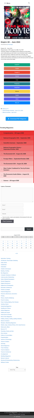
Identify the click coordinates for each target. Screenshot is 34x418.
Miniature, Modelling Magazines (8, 322)
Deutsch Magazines (5, 281)
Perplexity (17, 83)
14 (21, 243)
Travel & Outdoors (5, 349)
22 (26, 245)
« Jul (16, 253)
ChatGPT (17, 64)
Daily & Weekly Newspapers (7, 279)
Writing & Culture (5, 362)
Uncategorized (4, 354)
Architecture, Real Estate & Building (9, 260)
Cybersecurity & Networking (7, 277)
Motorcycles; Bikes (5, 327)
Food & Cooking (5, 300)
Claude (17, 68)
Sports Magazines (5, 345)
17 (3, 245)
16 (30, 243)
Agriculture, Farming (5, 258)
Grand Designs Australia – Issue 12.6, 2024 (13, 110)
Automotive (3, 266)
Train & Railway (4, 347)
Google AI (17, 72)
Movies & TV (5, 108)
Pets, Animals (4, 333)
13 (17, 243)
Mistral (17, 91)
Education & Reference (6, 287)
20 (17, 245)
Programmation (4, 337)
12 (12, 243)
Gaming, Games (5, 304)
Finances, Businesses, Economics (9, 293)
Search (29, 229)
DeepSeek (17, 87)
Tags (17, 367)
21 (21, 245)
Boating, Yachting (5, 271)
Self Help (3, 343)
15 (26, 243)
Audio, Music (4, 262)
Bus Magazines (4, 273)
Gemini (17, 76)
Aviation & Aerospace (6, 268)
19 (12, 245)
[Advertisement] (17, 392)
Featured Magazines (6, 291)
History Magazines (5, 310)
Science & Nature (5, 341)
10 (3, 243)
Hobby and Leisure (5, 312)
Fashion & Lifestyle (5, 289)
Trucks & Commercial (6, 352)
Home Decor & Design (6, 314)
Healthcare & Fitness (6, 308)
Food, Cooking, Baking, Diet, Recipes (10, 302)
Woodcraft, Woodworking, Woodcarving (10, 360)
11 (7, 243)
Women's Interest (5, 358)
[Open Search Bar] (29, 3)
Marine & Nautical (5, 320)
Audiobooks (4, 264)
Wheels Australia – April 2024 (9, 112)
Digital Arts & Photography (7, 285)
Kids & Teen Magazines (6, 316)
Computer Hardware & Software (8, 275)
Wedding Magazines (6, 356)
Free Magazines (13, 412)
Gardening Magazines (6, 306)
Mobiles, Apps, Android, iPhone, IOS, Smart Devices (13, 325)
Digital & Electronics (5, 283)
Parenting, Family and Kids (7, 331)
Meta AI (17, 102)
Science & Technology (6, 339)
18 (7, 245)
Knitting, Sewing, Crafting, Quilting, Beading (11, 318)
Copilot (17, 95)
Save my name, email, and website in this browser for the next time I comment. (17, 218)
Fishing (2, 295)
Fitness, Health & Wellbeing (7, 298)
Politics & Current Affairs (6, 335)
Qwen (17, 99)
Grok (17, 80)
